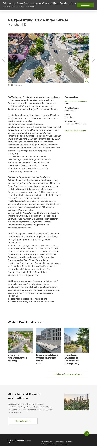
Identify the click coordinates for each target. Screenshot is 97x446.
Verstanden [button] (85, 5)
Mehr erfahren (21, 421)
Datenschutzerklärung (49, 444)
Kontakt (69, 442)
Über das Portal (47, 442)
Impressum (64, 444)
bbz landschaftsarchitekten (75, 101)
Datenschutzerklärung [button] (25, 6)
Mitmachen (59, 442)
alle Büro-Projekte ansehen (67, 374)
